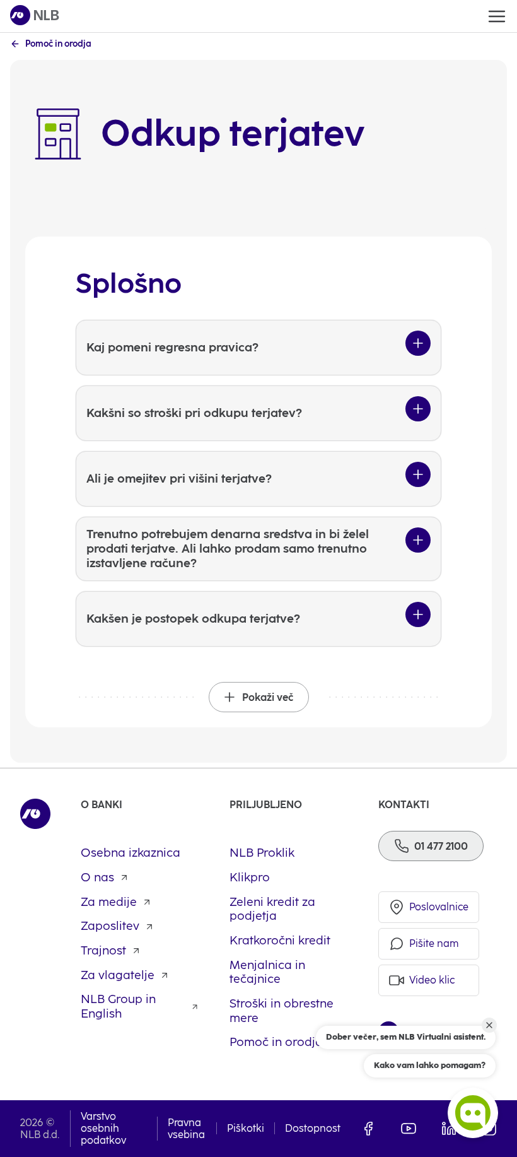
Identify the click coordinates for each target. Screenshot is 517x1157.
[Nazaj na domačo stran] (34, 16)
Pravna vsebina (186, 1129)
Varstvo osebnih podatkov (103, 1128)
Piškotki (245, 1128)
